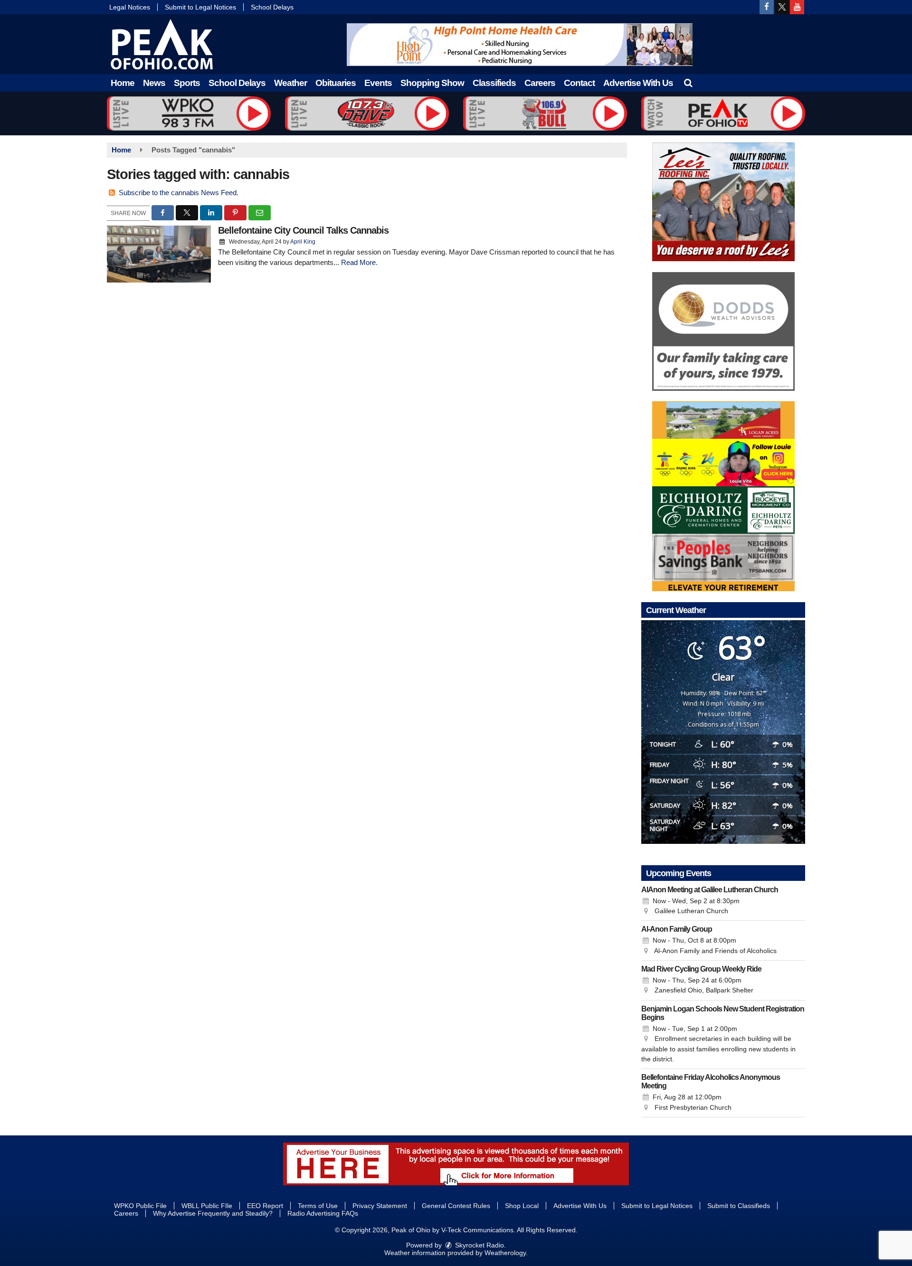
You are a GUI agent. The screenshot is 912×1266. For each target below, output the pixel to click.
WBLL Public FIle (206, 1205)
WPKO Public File (140, 1205)
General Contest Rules (456, 1205)
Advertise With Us (638, 83)
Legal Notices (129, 7)
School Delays (272, 7)
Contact (579, 83)
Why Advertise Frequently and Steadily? (213, 1213)
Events (378, 83)
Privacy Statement (379, 1205)
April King (302, 241)
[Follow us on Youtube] (797, 7)
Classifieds (494, 83)
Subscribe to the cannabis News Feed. (178, 193)
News (154, 83)
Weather (290, 83)
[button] (688, 83)
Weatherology (505, 1253)
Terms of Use (318, 1205)
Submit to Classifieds (738, 1205)
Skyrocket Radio (478, 1245)
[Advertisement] (520, 44)
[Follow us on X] (782, 7)
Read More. (359, 262)
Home (122, 83)
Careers (539, 83)
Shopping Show (432, 83)
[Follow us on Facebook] (767, 7)
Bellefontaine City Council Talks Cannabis (303, 230)
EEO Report (265, 1205)
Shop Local (522, 1205)
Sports (187, 83)
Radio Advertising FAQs (322, 1213)
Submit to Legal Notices (200, 7)
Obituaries (335, 83)
